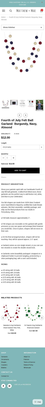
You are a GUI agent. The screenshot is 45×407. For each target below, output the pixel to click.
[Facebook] (3, 386)
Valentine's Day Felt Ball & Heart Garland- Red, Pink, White (12, 328)
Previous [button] (20, 115)
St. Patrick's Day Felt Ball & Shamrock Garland (33, 327)
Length (3, 143)
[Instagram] (9, 386)
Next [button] (25, 115)
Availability (5, 133)
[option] (22, 53)
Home (3, 17)
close (42, 2)
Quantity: (4, 154)
